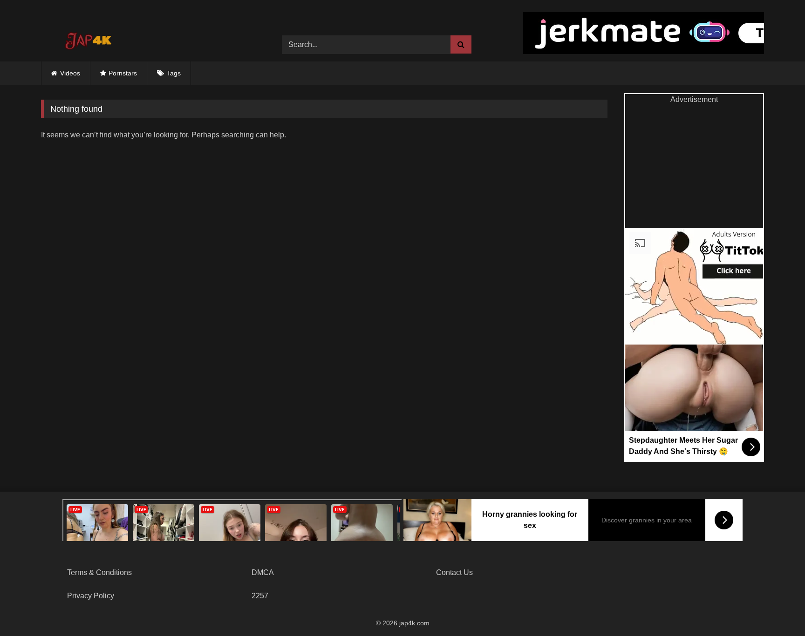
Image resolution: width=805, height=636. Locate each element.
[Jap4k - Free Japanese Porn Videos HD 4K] (87, 37)
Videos (70, 73)
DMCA (263, 572)
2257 (260, 596)
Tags (174, 73)
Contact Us (454, 572)
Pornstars (123, 73)
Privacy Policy (90, 596)
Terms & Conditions (99, 572)
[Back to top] (776, 608)
